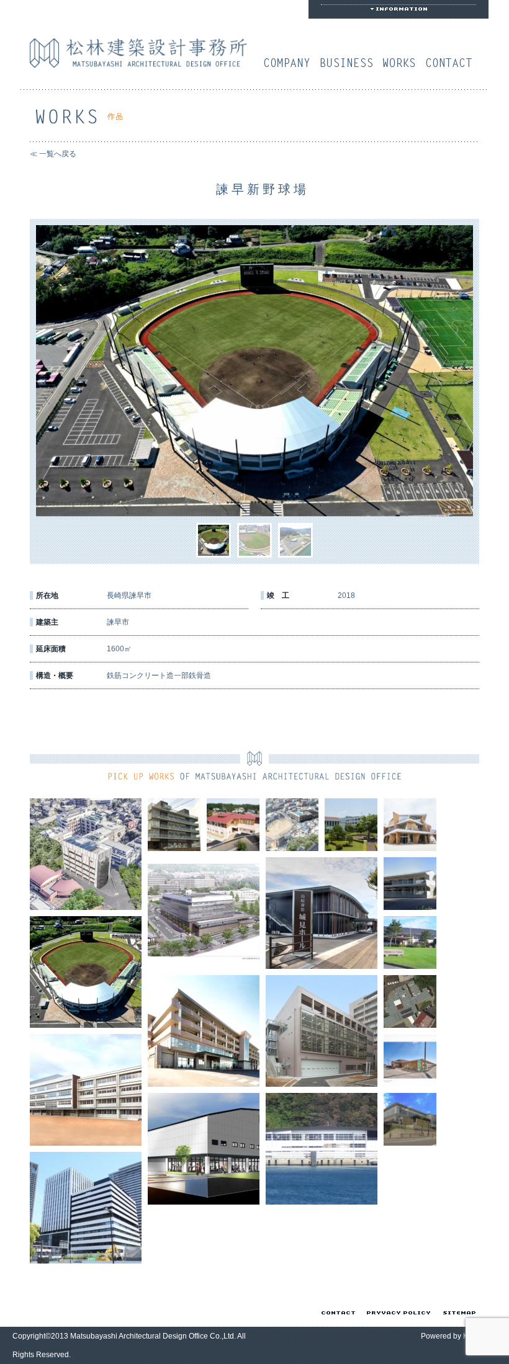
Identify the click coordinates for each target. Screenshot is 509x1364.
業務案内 (349, 63)
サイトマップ (457, 1312)
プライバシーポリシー (396, 1312)
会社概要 (290, 63)
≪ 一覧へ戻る (53, 153)
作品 (402, 63)
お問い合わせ (452, 63)
